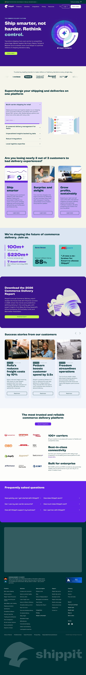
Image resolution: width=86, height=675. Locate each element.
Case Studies (39, 602)
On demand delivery (24, 613)
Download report (22, 316)
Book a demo (11, 53)
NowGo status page (56, 602)
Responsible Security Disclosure (49, 634)
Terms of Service (8, 634)
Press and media (71, 596)
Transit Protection (28, 634)
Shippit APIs (51, 457)
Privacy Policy (37, 634)
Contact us (54, 610)
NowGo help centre (56, 594)
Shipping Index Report (41, 605)
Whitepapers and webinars (42, 599)
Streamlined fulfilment (9, 611)
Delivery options (8, 594)
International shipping (25, 623)
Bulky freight (23, 615)
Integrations (35, 6)
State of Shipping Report (42, 596)
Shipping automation (9, 606)
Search (69, 602)
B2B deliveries (23, 621)
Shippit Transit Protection (10, 596)
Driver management (8, 619)
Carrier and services (56, 605)
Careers (70, 594)
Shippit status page (56, 599)
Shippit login (71, 607)
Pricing (44, 6)
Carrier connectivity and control (9, 600)
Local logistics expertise (25, 629)
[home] (10, 6)
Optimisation (7, 608)
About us (70, 591)
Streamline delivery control (26, 605)
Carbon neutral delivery (25, 626)
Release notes (39, 591)
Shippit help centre (56, 591)
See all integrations (43, 424)
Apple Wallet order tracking (10, 603)
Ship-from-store (24, 607)
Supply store (55, 607)
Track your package (73, 604)
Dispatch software (8, 627)
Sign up (70, 613)
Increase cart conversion (25, 591)
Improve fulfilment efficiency (26, 602)
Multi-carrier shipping (9, 591)
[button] (19, 6)
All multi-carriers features (10, 622)
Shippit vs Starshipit (41, 615)
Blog (37, 594)
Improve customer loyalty (26, 594)
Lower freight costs (24, 599)
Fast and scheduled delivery (26, 610)
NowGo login (71, 610)
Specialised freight (24, 618)
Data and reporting (8, 614)
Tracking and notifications (10, 616)
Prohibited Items (18, 634)
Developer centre (56, 596)
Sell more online (23, 596)
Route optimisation (8, 625)
